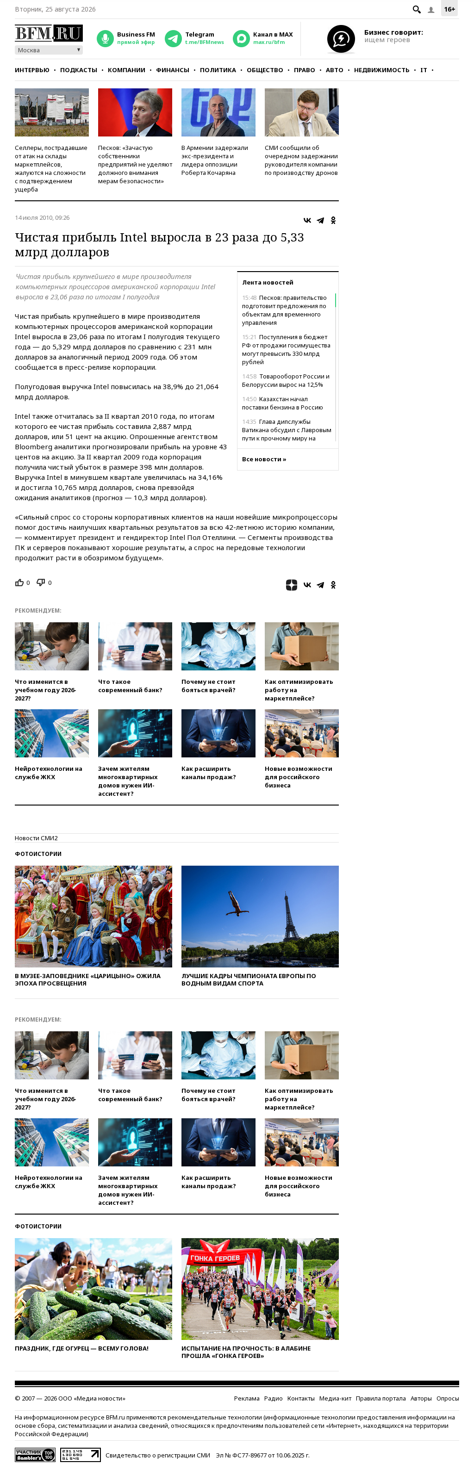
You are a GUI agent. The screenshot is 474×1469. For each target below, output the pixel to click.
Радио (273, 1398)
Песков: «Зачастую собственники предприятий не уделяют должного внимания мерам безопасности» (135, 164)
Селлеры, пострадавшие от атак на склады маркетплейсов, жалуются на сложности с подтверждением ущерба (51, 168)
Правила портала (381, 1398)
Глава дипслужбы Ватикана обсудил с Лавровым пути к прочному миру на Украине (286, 434)
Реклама (247, 1398)
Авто (334, 70)
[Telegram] (320, 220)
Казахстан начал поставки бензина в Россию (282, 403)
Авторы (421, 1398)
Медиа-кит (335, 1398)
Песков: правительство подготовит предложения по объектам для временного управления (284, 310)
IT (423, 70)
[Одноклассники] (333, 220)
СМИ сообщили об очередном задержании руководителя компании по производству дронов (301, 160)
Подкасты (78, 70)
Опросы (448, 1398)
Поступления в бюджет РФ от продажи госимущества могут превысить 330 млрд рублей (286, 349)
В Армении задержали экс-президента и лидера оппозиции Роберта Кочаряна (214, 160)
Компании (126, 70)
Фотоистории (38, 854)
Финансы (172, 70)
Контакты (301, 1398)
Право (304, 70)
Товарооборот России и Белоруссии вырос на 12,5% (286, 380)
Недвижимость (382, 70)
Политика (218, 70)
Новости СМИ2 (36, 838)
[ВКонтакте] (307, 220)
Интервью (32, 70)
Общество (265, 70)
